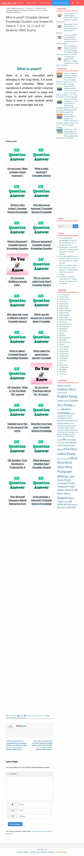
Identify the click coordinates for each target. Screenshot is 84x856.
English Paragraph (65, 310)
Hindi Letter (61, 443)
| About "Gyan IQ (47, 852)
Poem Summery (64, 347)
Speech (62, 497)
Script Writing (63, 358)
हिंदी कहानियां (62, 369)
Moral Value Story (65, 342)
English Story (63, 317)
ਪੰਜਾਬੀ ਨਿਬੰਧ (62, 372)
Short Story (62, 360)
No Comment (43, 716)
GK (18, 717)
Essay (68, 404)
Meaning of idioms (65, 338)
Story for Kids (63, 365)
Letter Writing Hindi (63, 459)
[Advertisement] (29, 49)
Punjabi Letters (64, 354)
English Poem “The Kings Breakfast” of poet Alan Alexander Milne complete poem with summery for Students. (67, 133)
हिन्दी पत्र (74, 505)
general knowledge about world (64, 417)
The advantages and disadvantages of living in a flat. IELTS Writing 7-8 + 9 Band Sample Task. (66, 17)
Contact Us (34, 852)
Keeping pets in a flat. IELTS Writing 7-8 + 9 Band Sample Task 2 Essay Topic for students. (67, 28)
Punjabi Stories (64, 356)
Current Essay (62, 392)
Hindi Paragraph (64, 326)
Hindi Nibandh (70, 442)
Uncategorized (63, 367)
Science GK (22, 717)
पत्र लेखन (65, 502)
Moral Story (31, 3)
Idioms (61, 333)
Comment (13, 774)
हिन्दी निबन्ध (34, 8)
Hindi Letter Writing (65, 324)
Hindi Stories (63, 331)
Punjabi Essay (23, 8)
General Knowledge (60, 3)
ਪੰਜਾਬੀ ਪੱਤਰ (62, 374)
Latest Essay (66, 453)
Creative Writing (64, 299)
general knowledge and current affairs (67, 422)
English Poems (44, 3)
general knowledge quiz (70, 432)
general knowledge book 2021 (65, 424)
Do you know (63, 301)
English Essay (63, 306)
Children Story (63, 297)
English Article (63, 304)
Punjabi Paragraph (65, 485)
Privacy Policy (22, 852)
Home (20, 3)
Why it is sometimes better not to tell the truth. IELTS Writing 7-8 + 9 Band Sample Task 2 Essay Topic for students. (67, 50)
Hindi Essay (63, 322)
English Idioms (64, 308)
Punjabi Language (64, 481)
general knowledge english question (66, 427)
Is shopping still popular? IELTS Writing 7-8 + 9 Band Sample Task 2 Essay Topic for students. (67, 61)
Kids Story (62, 335)
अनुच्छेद (60, 501)
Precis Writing (63, 349)
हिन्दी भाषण (61, 507)
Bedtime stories (64, 385)
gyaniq (21, 716)
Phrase (61, 344)
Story (61, 363)
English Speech (64, 315)
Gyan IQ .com (9, 3)
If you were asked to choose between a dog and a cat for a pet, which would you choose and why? (66, 39)
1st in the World (64, 295)
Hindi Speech (63, 329)
